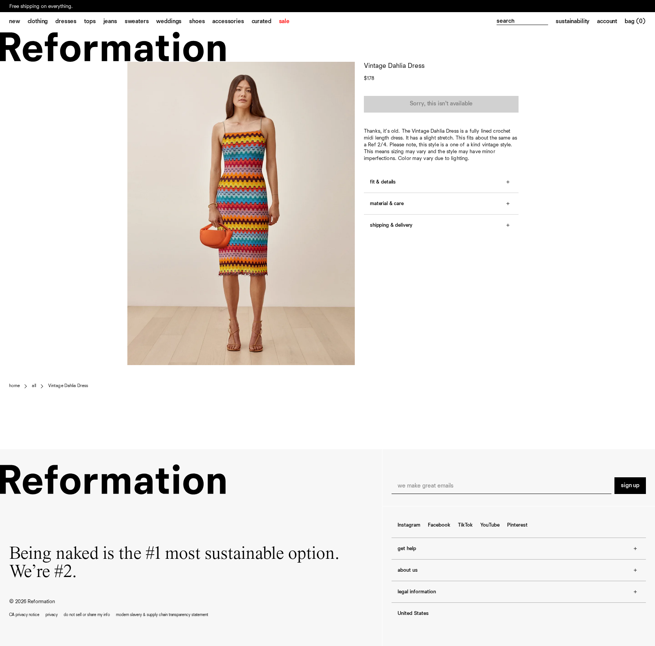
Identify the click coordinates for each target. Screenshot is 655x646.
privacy (51, 615)
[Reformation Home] (327, 47)
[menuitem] (18, 22)
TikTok (465, 525)
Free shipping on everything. (41, 6)
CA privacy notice (24, 615)
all (34, 386)
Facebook (439, 525)
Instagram (409, 525)
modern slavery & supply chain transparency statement (162, 615)
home (14, 386)
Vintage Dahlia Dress (68, 386)
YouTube (490, 525)
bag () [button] (635, 22)
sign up (630, 486)
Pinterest (517, 525)
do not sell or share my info (87, 615)
